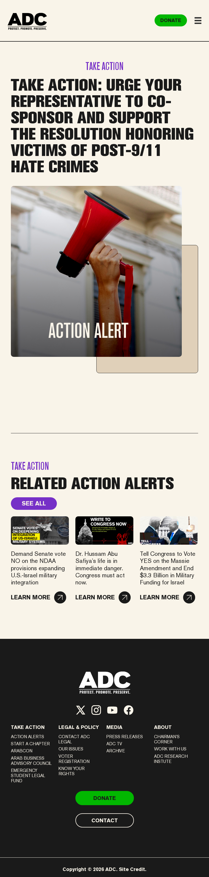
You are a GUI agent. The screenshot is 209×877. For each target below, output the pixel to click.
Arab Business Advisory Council (31, 761)
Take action (28, 727)
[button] (38, 597)
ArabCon (21, 750)
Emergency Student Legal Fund (28, 775)
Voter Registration (74, 759)
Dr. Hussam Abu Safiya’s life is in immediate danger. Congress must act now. (100, 568)
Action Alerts (27, 736)
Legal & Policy (79, 727)
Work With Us (170, 749)
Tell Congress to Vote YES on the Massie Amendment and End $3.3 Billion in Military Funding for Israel (167, 568)
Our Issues (71, 749)
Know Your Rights (72, 771)
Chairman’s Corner (167, 739)
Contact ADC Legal (74, 739)
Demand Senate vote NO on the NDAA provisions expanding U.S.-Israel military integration (38, 568)
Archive (115, 750)
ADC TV (114, 743)
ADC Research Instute (171, 759)
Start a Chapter (30, 743)
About (163, 727)
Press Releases (124, 736)
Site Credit (132, 869)
